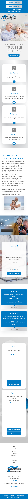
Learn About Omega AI (7, 230)
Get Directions (14, 354)
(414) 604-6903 (17, 11)
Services (14, 451)
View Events (14, 307)
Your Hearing (14, 453)
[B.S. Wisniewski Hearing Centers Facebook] (14, 490)
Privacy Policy (5, 495)
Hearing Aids (14, 455)
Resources (14, 460)
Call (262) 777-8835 (14, 385)
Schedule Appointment (14, 2)
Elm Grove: (10, 9)
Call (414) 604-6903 (14, 433)
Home (14, 446)
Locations (14, 462)
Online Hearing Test (14, 6)
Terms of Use (12, 495)
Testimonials (14, 458)
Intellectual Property (21, 495)
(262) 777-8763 (14, 298)
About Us (14, 449)
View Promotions (14, 329)
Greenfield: (10, 11)
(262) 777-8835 (17, 9)
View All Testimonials (14, 273)
